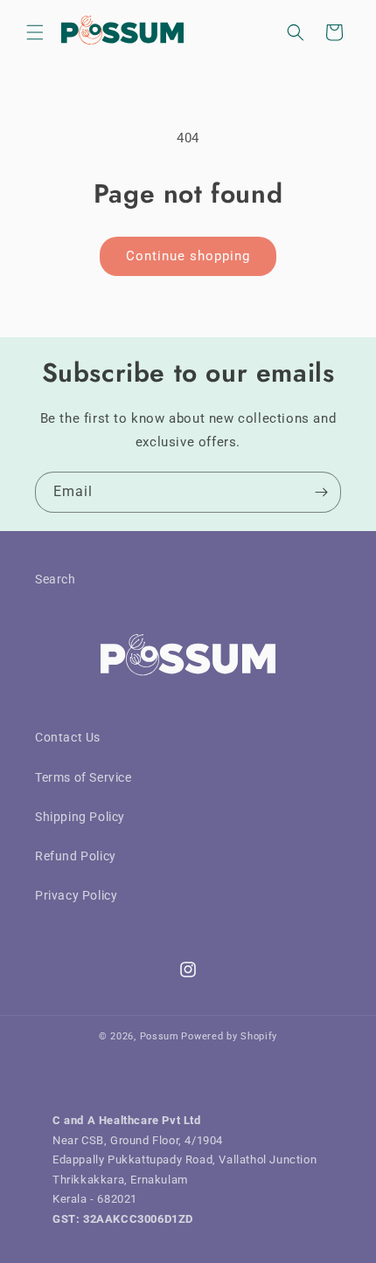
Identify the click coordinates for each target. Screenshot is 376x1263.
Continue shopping (188, 256)
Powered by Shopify (229, 1036)
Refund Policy (75, 856)
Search (55, 579)
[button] (35, 32)
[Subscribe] (321, 492)
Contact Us (68, 737)
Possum (159, 1036)
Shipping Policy (80, 817)
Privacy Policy (76, 895)
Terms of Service (83, 777)
